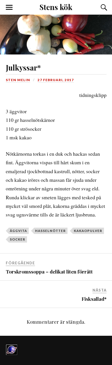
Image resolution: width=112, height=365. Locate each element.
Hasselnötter (50, 231)
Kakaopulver (88, 231)
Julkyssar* (23, 67)
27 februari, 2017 (56, 80)
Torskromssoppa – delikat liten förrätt (49, 271)
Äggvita (18, 231)
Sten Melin (18, 80)
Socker (17, 239)
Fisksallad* (94, 299)
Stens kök (56, 7)
